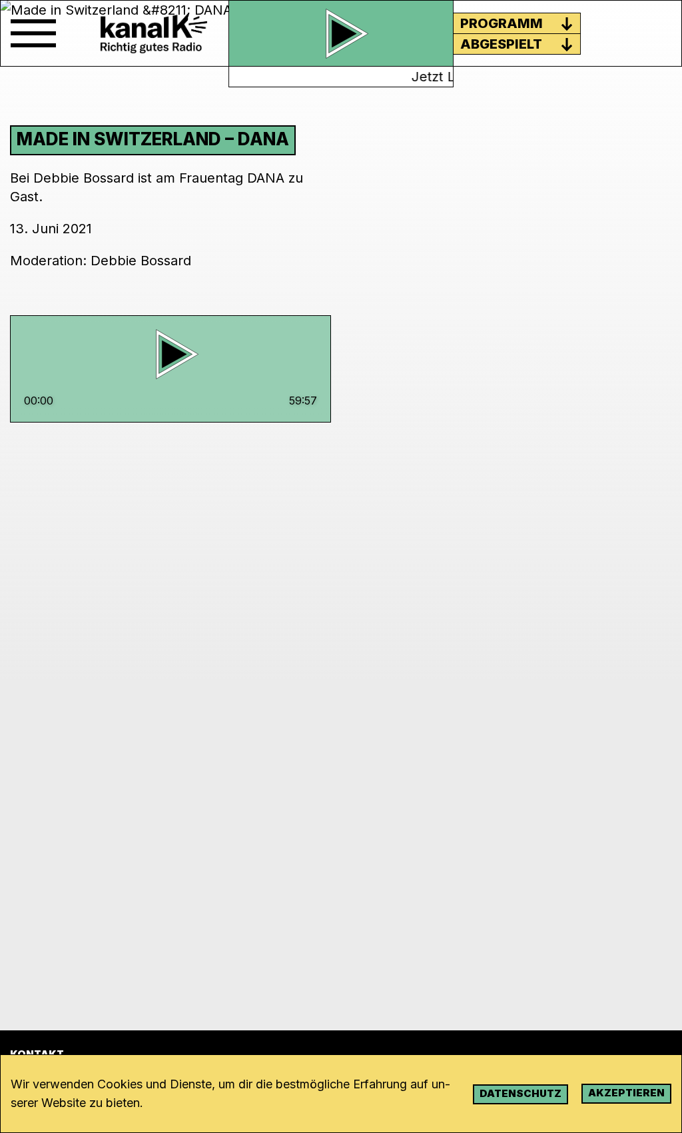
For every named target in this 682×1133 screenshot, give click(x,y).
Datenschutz (520, 1093)
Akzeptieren (626, 1092)
